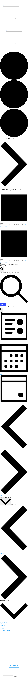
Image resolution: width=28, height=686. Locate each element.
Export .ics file (3, 628)
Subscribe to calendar (4, 600)
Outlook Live (2, 627)
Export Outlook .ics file (5, 630)
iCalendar (2, 623)
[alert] (14, 209)
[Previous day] (14, 448)
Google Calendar (3, 622)
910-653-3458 (14, 666)
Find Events (3, 304)
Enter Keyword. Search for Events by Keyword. (10, 272)
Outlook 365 (2, 625)
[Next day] (14, 494)
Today (1, 495)
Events (1, 140)
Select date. (14, 504)
